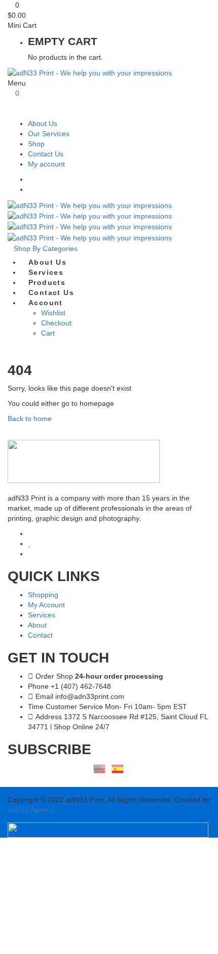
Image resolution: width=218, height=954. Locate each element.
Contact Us (45, 154)
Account (45, 303)
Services (45, 272)
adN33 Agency (31, 810)
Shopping (43, 595)
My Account (46, 605)
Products (46, 282)
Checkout (56, 323)
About (37, 625)
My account (46, 164)
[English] (100, 768)
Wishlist (53, 313)
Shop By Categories (46, 248)
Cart (48, 333)
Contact (40, 635)
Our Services (48, 134)
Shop (36, 144)
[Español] (118, 768)
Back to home (30, 418)
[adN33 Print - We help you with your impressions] (90, 72)
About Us (42, 123)
